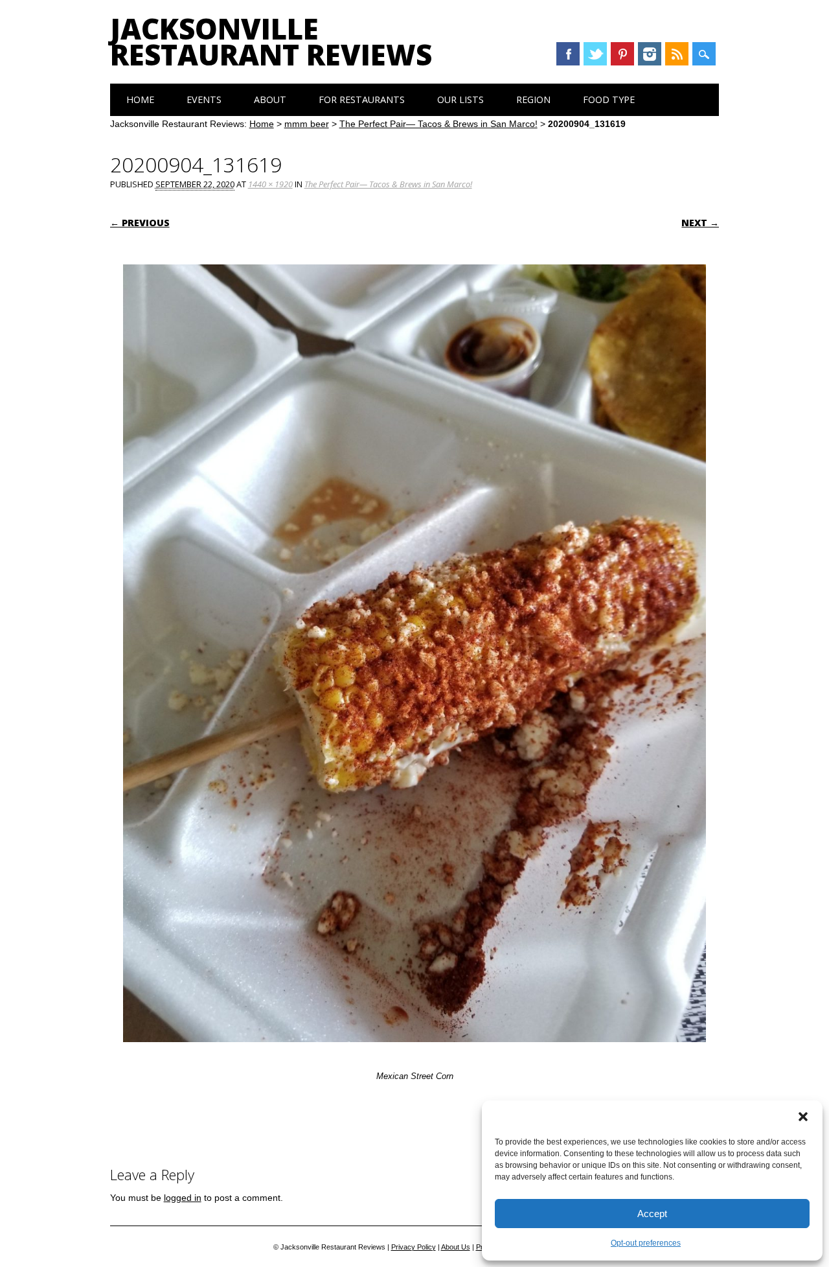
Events (204, 99)
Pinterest (622, 53)
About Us (455, 1247)
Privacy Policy (413, 1247)
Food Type (609, 99)
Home (140, 99)
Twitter (595, 53)
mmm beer (306, 124)
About (270, 99)
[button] (803, 1116)
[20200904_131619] (414, 1054)
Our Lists (460, 99)
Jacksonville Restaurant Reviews (271, 41)
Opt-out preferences (646, 1243)
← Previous (140, 222)
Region (533, 99)
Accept (652, 1213)
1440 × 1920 (270, 184)
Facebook (568, 53)
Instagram (649, 53)
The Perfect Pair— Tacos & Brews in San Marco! (438, 124)
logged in (182, 1197)
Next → (700, 222)
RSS (676, 53)
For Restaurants (362, 99)
